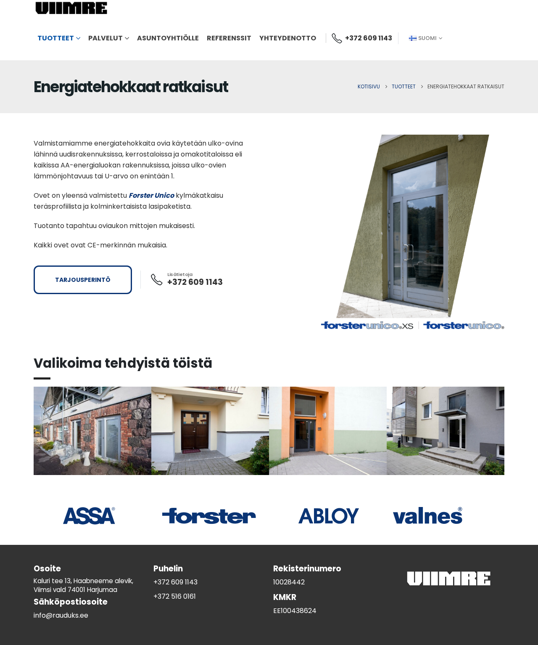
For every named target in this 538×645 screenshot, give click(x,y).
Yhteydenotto (287, 38)
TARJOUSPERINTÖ (83, 280)
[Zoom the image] (92, 431)
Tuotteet (55, 38)
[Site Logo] (71, 8)
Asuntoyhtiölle (168, 38)
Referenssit (229, 38)
